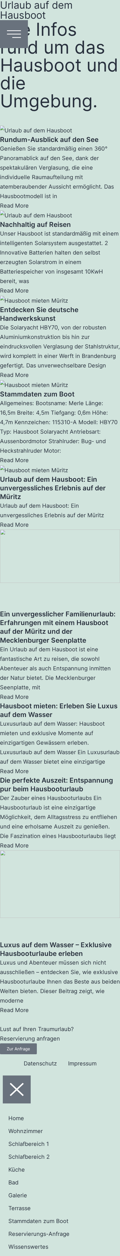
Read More (14, 205)
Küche (16, 1169)
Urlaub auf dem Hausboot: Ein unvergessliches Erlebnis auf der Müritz (53, 488)
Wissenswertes (28, 1246)
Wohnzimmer (25, 1131)
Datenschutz (40, 1063)
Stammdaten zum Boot (37, 394)
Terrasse (19, 1208)
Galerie (17, 1195)
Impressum (82, 1063)
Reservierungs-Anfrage (38, 1234)
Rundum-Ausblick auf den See (49, 140)
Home (16, 1118)
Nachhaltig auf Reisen (35, 224)
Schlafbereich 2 (29, 1156)
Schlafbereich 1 (28, 1144)
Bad (13, 1182)
